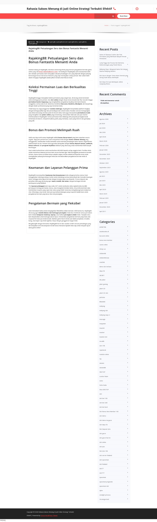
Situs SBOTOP (104, 389)
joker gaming (103, 284)
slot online (102, 442)
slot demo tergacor (105, 420)
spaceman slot (104, 486)
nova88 (101, 341)
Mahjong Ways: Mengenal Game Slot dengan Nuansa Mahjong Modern (113, 70)
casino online (103, 245)
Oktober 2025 (104, 163)
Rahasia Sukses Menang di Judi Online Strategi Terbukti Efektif (69, 8)
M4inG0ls (32, 42)
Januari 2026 (103, 150)
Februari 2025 (104, 198)
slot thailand (103, 464)
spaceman (102, 477)
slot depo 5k (103, 425)
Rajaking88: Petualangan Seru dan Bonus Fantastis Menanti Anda (58, 49)
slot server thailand (105, 455)
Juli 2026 (102, 123)
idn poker (102, 280)
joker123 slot (103, 293)
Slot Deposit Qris (104, 429)
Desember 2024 (104, 207)
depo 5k (102, 271)
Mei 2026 (102, 132)
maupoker (102, 324)
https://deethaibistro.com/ (48, 72)
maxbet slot (103, 337)
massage (102, 319)
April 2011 (102, 211)
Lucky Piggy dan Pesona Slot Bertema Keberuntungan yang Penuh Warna (111, 64)
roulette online (104, 354)
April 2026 (102, 137)
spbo (101, 490)
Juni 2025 (102, 181)
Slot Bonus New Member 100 (108, 411)
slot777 (101, 473)
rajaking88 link (82, 42)
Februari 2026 (104, 145)
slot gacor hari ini (104, 438)
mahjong (102, 306)
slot (100, 394)
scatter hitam (103, 376)
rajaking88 (52, 42)
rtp (100, 359)
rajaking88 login (33, 43)
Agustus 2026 (103, 119)
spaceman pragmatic (106, 482)
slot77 (101, 468)
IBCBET (101, 275)
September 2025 (104, 167)
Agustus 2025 (103, 172)
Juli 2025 (102, 176)
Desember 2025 (104, 154)
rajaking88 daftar (73, 42)
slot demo (102, 416)
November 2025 (104, 159)
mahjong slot (103, 310)
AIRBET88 (102, 227)
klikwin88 (102, 302)
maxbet (101, 332)
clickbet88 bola (104, 258)
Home (106, 25)
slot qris (102, 446)
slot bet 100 (103, 398)
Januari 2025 (103, 202)
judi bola (102, 297)
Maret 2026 (103, 141)
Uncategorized (42, 42)
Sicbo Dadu (103, 385)
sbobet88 (102, 367)
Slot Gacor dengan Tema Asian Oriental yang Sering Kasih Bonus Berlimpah (113, 76)
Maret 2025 (103, 194)
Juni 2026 (102, 128)
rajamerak (102, 350)
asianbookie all (104, 231)
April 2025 (102, 189)
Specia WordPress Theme (49, 515)
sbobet (101, 363)
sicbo (101, 381)
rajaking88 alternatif (61, 42)
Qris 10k (102, 346)
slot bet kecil (103, 407)
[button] (113, 16)
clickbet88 (102, 253)
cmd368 (102, 262)
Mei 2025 (102, 185)
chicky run (102, 249)
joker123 (102, 288)
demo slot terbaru (105, 266)
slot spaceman (104, 460)
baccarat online (104, 236)
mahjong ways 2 (104, 315)
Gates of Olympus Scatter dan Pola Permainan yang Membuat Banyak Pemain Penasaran (112, 56)
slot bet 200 (103, 403)
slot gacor (102, 433)
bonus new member (105, 240)
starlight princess (105, 495)
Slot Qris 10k (103, 451)
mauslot (102, 328)
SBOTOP (102, 372)
